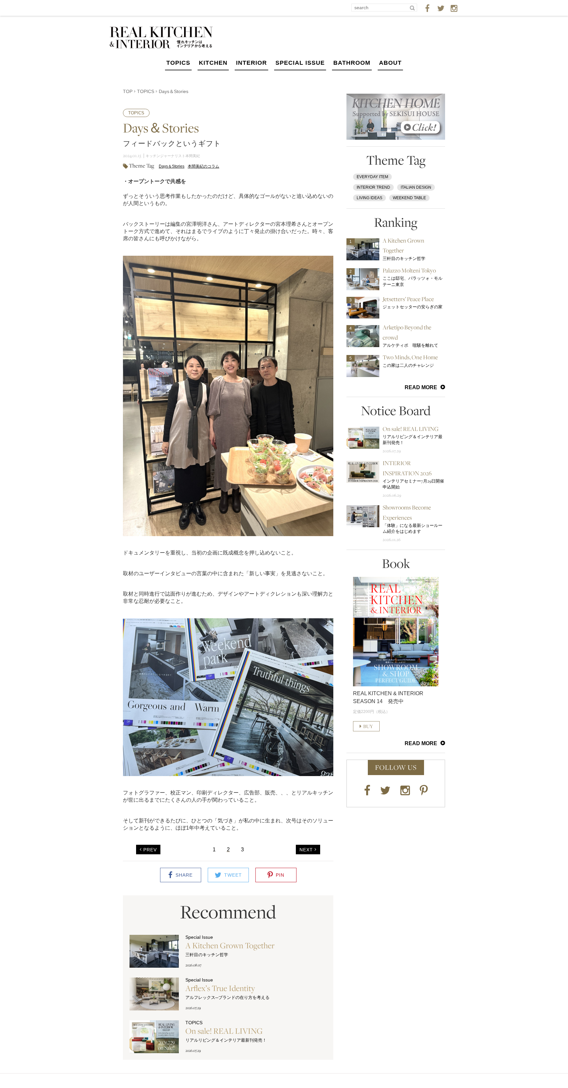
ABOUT (390, 62)
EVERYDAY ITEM (372, 177)
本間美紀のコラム (203, 166)
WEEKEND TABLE (409, 198)
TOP (127, 91)
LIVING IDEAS (369, 198)
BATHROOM (351, 62)
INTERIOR (251, 62)
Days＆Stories (171, 166)
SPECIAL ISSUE (300, 62)
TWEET (233, 875)
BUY (368, 726)
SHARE (184, 875)
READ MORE (421, 387)
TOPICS (178, 62)
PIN (280, 875)
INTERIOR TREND (373, 187)
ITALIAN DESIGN (416, 187)
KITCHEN (213, 62)
